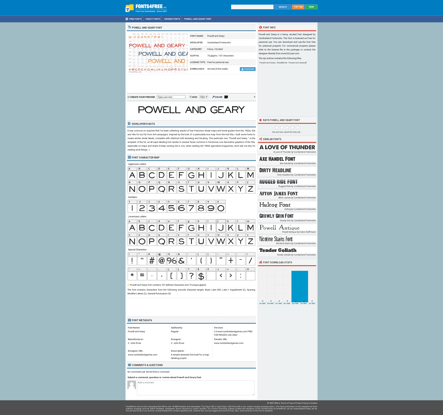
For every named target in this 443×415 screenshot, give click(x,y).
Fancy (210, 49)
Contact (313, 403)
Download (249, 69)
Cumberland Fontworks (219, 42)
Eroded (219, 49)
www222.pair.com (290, 53)
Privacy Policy (301, 403)
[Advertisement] (191, 84)
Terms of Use (287, 403)
